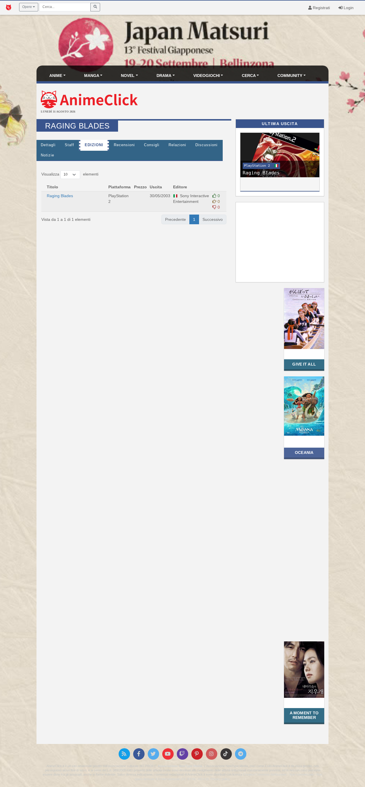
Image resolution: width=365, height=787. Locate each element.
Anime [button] (55, 75)
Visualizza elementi (69, 174)
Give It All (304, 364)
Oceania (304, 452)
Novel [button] (128, 75)
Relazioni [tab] (177, 145)
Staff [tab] (69, 145)
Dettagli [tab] (48, 145)
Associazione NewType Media (180, 766)
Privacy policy (220, 779)
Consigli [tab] (151, 145)
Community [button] (289, 75)
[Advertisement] (231, 102)
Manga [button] (91, 75)
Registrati (321, 7)
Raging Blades (60, 195)
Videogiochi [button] (206, 75)
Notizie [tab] (47, 155)
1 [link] (194, 219)
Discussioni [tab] (206, 145)
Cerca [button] (249, 75)
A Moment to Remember (304, 715)
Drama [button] (164, 75)
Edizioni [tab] (94, 145)
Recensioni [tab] (124, 145)
